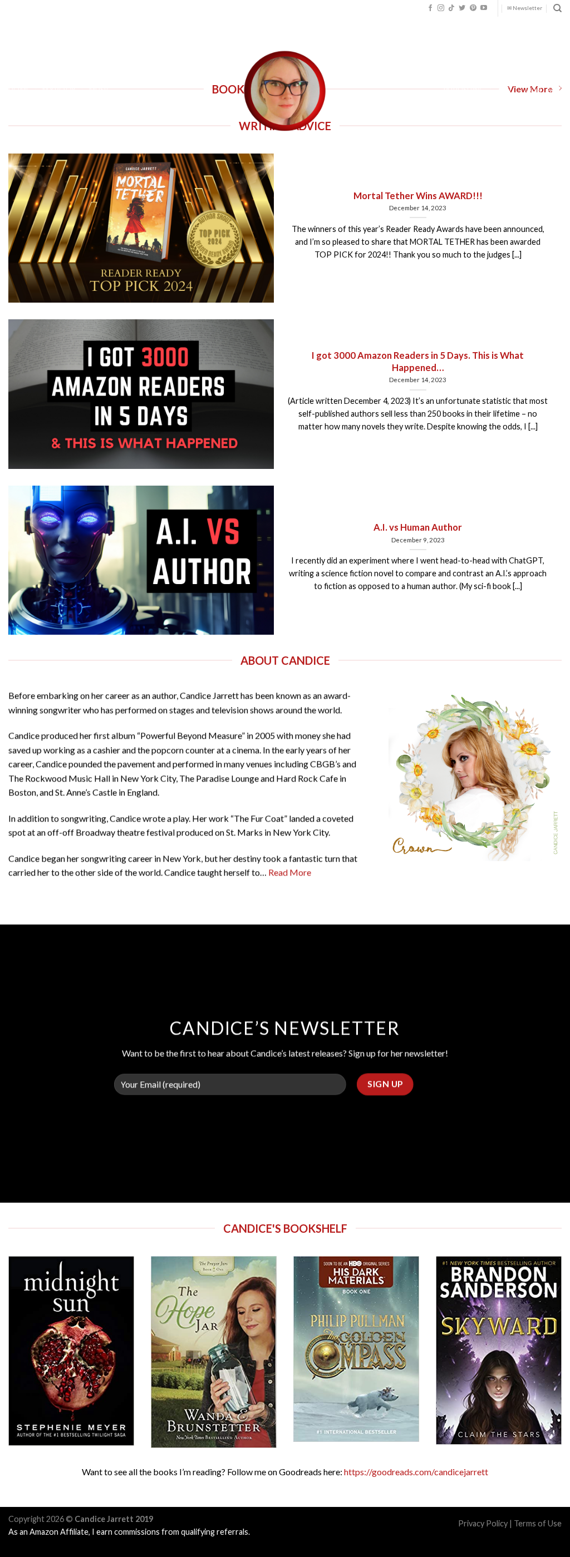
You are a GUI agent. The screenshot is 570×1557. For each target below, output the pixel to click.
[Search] (557, 8)
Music (100, 89)
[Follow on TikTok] (451, 8)
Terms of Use (538, 1523)
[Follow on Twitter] (462, 8)
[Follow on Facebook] (430, 8)
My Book (59, 89)
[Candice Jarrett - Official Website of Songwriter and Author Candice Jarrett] (285, 90)
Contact (543, 89)
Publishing (464, 89)
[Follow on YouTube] (483, 8)
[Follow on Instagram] (441, 8)
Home (19, 89)
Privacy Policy (483, 1523)
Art (505, 89)
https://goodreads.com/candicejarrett (416, 1471)
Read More (289, 872)
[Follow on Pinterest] (473, 8)
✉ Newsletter (524, 8)
